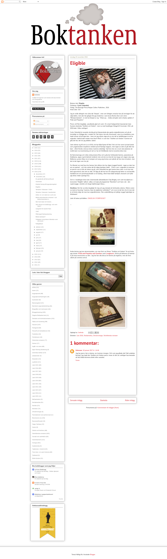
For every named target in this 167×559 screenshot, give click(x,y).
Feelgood (35, 328)
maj (37, 240)
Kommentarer (39, 124)
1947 (37, 211)
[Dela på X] (93, 332)
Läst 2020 (35, 380)
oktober (38, 227)
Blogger (92, 554)
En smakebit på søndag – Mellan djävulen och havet (47, 472)
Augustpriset (36, 293)
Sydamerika (36, 446)
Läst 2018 (35, 374)
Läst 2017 (35, 371)
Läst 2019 (35, 377)
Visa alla (61, 499)
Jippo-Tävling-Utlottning (39, 349)
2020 (36, 161)
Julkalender (35, 356)
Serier (34, 427)
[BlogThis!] (91, 332)
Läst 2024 (35, 393)
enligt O (37, 488)
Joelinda (37, 95)
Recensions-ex (36, 418)
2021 (36, 158)
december (39, 174)
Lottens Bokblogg (40, 469)
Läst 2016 (80, 335)
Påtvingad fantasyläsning (44, 214)
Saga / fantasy (36, 424)
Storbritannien (36, 440)
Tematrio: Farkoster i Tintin (44, 189)
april (37, 243)
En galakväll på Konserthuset (45, 179)
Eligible (38, 187)
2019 (36, 163)
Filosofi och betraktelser (39, 331)
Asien (34, 290)
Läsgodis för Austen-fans (43, 209)
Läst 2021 (35, 384)
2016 (36, 171)
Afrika (34, 287)
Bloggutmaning (37, 312)
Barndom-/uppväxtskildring (40, 306)
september (39, 229)
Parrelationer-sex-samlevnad (41, 415)
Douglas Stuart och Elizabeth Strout (45, 490)
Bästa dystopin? (41, 217)
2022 (36, 156)
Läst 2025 (35, 396)
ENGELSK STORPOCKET (97, 198)
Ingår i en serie (36, 346)
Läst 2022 (35, 387)
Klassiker (35, 359)
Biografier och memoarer (40, 309)
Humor (34, 343)
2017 (36, 169)
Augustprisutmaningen (39, 296)
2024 (36, 150)
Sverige (34, 443)
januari (38, 251)
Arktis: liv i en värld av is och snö (46, 195)
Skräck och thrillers (38, 430)
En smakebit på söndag (41, 479)
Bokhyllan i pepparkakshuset (44, 494)
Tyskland (35, 455)
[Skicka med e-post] (89, 332)
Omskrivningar (98, 335)
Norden (34, 405)
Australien (35, 300)
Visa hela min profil (38, 102)
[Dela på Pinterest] (98, 332)
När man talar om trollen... (44, 202)
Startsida (103, 400)
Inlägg (37, 121)
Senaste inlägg (76, 400)
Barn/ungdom (36, 303)
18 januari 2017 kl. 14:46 (91, 350)
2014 (36, 257)
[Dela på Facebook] (96, 332)
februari (38, 248)
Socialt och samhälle (39, 436)
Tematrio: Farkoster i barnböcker (46, 192)
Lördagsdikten (39, 496)
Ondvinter (39, 181)
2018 (36, 166)
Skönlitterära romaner (110, 335)
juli (37, 235)
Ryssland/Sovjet (37, 421)
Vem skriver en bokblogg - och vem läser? (46, 205)
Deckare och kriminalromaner (41, 318)
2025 (36, 148)
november (39, 176)
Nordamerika (88, 335)
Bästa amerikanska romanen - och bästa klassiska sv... (46, 198)
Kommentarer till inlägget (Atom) (108, 407)
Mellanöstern (36, 399)
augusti (38, 232)
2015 (36, 254)
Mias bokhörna (39, 477)
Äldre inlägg (130, 400)
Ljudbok (34, 362)
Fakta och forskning (38, 321)
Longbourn (110, 253)
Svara (77, 360)
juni (37, 237)
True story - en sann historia (40, 452)
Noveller (35, 408)
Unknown (79, 350)
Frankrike (35, 334)
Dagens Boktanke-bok (39, 315)
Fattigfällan (39, 224)
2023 (36, 153)
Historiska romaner (38, 340)
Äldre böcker (36, 458)
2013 (36, 259)
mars (37, 245)
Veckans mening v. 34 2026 (42, 484)
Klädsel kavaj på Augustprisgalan (46, 184)
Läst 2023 (35, 390)
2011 (36, 265)
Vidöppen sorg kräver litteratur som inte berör (47, 220)
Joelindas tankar (37, 352)
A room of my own (40, 483)
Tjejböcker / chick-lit (38, 449)
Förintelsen (35, 337)
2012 (36, 262)
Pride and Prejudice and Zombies (90, 253)
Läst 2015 (35, 365)
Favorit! (34, 324)
